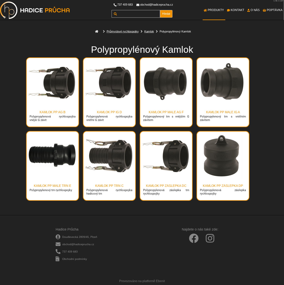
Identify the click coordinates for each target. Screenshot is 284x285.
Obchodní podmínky (74, 258)
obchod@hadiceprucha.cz (156, 4)
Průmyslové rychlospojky (123, 31)
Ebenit (160, 281)
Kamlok (149, 31)
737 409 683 (125, 4)
